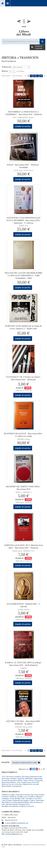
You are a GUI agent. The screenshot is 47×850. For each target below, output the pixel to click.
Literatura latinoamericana (32, 776)
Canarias (5, 797)
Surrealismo (18, 780)
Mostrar (5, 71)
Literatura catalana (9, 778)
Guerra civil (13, 784)
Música (13, 782)
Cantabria (12, 797)
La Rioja (15, 802)
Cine (18, 782)
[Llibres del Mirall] (23, 26)
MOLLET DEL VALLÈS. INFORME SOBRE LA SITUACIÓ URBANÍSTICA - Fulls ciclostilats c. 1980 (23, 275)
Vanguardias (37, 778)
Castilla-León (22, 797)
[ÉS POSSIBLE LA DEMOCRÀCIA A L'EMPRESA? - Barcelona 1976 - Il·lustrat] (23, 94)
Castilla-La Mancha (35, 797)
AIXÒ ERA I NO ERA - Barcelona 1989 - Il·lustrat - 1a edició (23, 722)
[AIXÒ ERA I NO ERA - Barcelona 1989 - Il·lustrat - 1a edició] (23, 703)
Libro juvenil (33, 784)
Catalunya (5, 798)
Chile (23, 798)
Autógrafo (21, 778)
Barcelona (34, 795)
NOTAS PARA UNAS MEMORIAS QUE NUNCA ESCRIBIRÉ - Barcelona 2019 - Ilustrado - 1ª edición (23, 220)
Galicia (32, 800)
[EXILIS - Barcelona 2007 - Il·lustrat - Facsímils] (23, 147)
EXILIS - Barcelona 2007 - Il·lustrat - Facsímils (23, 166)
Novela (10, 780)
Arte (3, 776)
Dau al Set (35, 782)
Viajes (25, 780)
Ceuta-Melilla (15, 798)
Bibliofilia (28, 778)
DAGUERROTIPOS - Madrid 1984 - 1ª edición (23, 605)
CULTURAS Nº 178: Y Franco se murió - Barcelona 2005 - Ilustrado (23, 378)
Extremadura (24, 800)
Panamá (15, 804)
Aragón (12, 795)
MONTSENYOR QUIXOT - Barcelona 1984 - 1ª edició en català (23, 434)
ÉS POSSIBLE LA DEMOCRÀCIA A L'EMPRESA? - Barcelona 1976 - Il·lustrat (23, 113)
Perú (28, 804)
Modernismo (6, 786)
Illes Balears (6, 802)
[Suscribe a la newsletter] (39, 762)
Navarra (39, 802)
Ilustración (6, 782)
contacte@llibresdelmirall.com (16, 823)
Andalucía (5, 795)
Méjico (27, 802)
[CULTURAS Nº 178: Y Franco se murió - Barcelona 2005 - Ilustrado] (23, 359)
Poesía (4, 780)
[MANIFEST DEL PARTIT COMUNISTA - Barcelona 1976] (23, 468)
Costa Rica (37, 798)
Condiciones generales (30, 845)
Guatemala (40, 800)
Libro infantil (23, 784)
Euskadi (16, 800)
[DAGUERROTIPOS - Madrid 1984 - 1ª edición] (23, 586)
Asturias (27, 795)
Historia (5, 784)
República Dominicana (10, 806)
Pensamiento (17, 786)
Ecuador (9, 800)
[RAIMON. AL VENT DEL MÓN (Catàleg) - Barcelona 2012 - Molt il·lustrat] (23, 644)
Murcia (32, 802)
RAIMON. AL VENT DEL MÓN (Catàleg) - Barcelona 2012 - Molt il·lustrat (23, 663)
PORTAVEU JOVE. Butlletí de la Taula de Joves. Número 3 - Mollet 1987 (23, 327)
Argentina (19, 795)
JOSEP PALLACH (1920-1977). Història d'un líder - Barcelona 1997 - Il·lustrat (23, 546)
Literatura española (13, 776)
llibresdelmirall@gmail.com (12, 834)
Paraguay (21, 804)
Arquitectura (26, 782)
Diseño (31, 780)
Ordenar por (6, 67)
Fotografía (38, 780)
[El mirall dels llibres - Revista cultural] (42, 769)
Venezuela (30, 806)
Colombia (29, 798)
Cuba (3, 800)
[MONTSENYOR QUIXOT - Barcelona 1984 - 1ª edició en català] (23, 415)
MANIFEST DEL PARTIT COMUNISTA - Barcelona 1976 (23, 487)
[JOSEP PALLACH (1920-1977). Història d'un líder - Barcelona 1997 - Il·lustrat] (23, 527)
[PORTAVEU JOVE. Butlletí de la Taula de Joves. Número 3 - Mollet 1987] (23, 308)
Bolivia (41, 795)
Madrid (21, 802)
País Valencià (6, 804)
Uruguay (22, 806)
